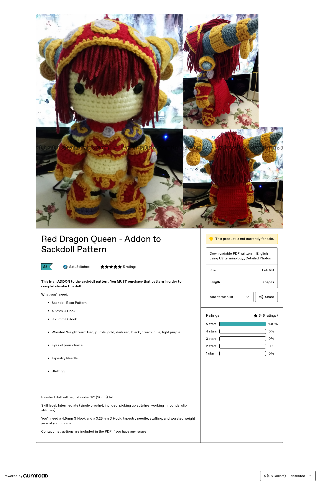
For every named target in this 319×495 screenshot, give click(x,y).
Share (269, 297)
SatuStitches (79, 267)
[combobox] (229, 297)
